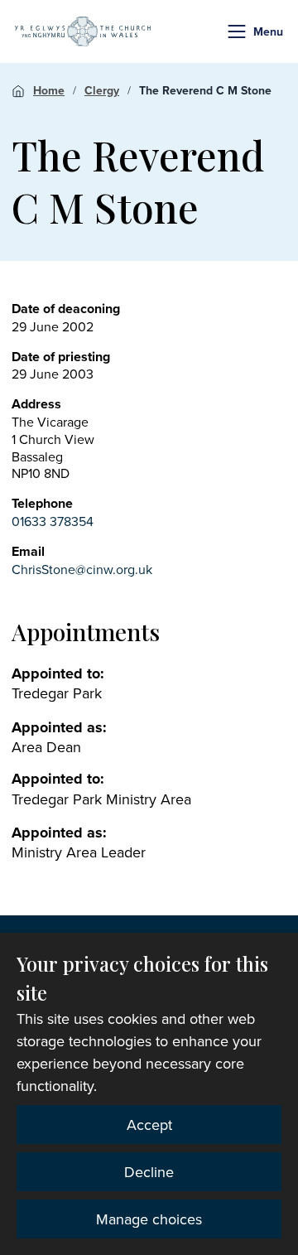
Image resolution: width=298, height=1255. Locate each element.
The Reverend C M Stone (205, 90)
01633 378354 (53, 521)
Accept (149, 1124)
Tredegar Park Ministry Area (101, 799)
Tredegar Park (57, 693)
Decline (149, 1171)
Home (49, 90)
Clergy (101, 90)
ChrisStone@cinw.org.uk (82, 569)
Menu (268, 31)
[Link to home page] (83, 31)
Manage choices (149, 1219)
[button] (236, 31)
